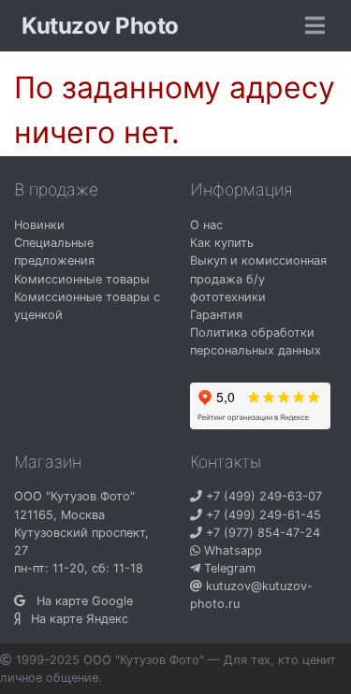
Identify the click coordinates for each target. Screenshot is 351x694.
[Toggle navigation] (315, 26)
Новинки (39, 225)
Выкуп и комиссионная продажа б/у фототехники (258, 278)
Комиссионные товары (82, 279)
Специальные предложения (54, 251)
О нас (206, 225)
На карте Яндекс (74, 619)
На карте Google (79, 601)
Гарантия (216, 315)
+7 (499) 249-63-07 (262, 496)
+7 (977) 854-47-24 (261, 533)
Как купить (222, 243)
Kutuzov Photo (100, 25)
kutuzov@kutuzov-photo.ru (251, 595)
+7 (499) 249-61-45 (261, 515)
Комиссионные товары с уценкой (87, 306)
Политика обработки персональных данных (255, 341)
